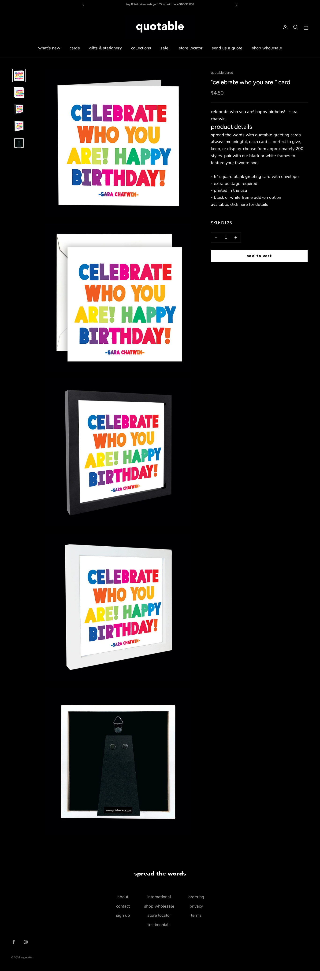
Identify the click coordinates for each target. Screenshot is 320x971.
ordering (196, 897)
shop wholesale (267, 48)
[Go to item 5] (19, 143)
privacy (196, 906)
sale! (164, 48)
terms (196, 915)
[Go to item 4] (19, 126)
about (122, 897)
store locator (190, 48)
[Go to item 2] (19, 92)
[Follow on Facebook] (13, 942)
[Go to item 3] (19, 109)
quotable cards (222, 72)
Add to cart (259, 256)
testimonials (159, 924)
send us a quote (227, 48)
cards (75, 48)
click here (239, 204)
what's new (49, 48)
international (159, 897)
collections (141, 48)
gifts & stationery (105, 48)
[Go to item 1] (19, 75)
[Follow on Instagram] (25, 942)
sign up (123, 915)
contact (123, 906)
